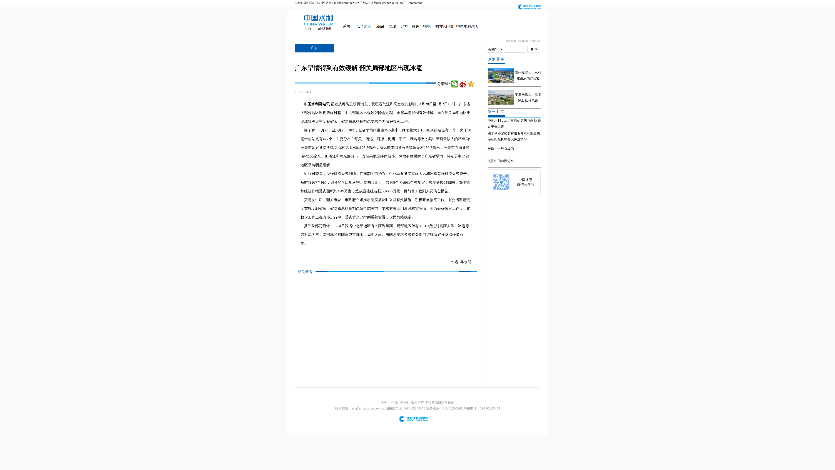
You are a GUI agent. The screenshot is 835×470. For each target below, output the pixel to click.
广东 (314, 48)
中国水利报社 (401, 402)
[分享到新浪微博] (462, 84)
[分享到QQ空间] (471, 84)
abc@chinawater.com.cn (368, 408)
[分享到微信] (454, 84)
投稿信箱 (523, 41)
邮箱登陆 (535, 41)
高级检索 (511, 41)
